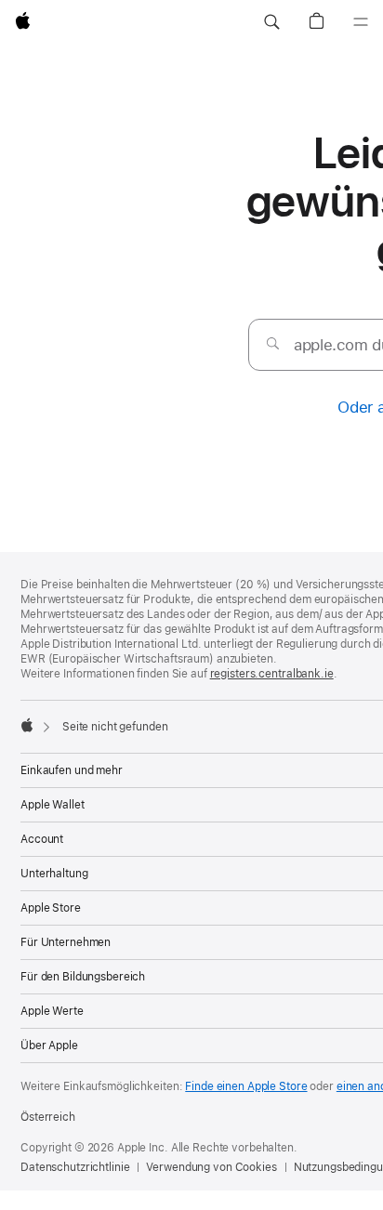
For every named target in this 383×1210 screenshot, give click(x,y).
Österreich (47, 1117)
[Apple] (26, 725)
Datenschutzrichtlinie (74, 1167)
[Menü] (360, 22)
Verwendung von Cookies (211, 1167)
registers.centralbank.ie (272, 673)
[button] (271, 22)
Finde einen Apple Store (246, 1086)
